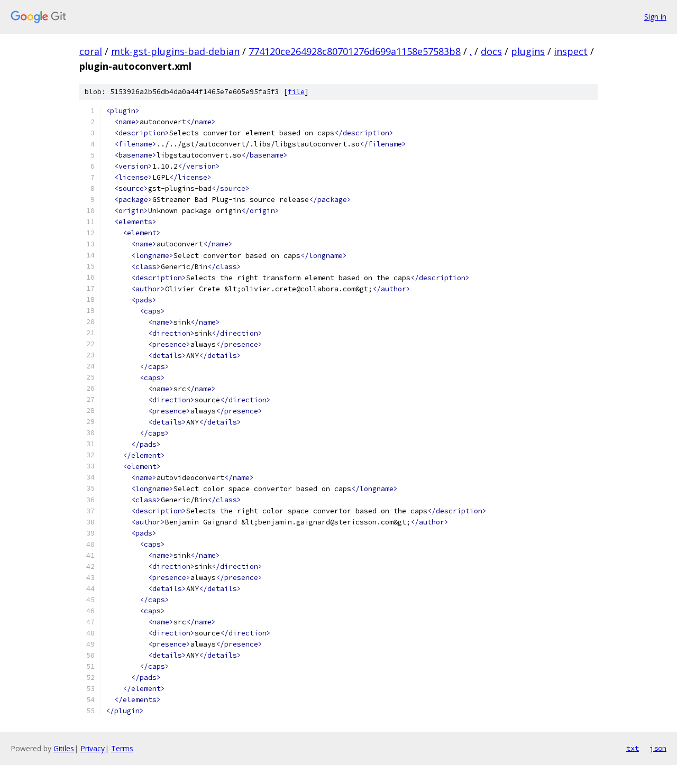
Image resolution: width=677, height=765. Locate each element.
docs (491, 51)
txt (632, 748)
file (296, 91)
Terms (122, 748)
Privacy (92, 748)
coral (90, 51)
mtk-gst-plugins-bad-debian (175, 51)
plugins (528, 51)
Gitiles (63, 748)
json (657, 748)
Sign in (655, 17)
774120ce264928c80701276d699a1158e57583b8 (355, 51)
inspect (571, 51)
